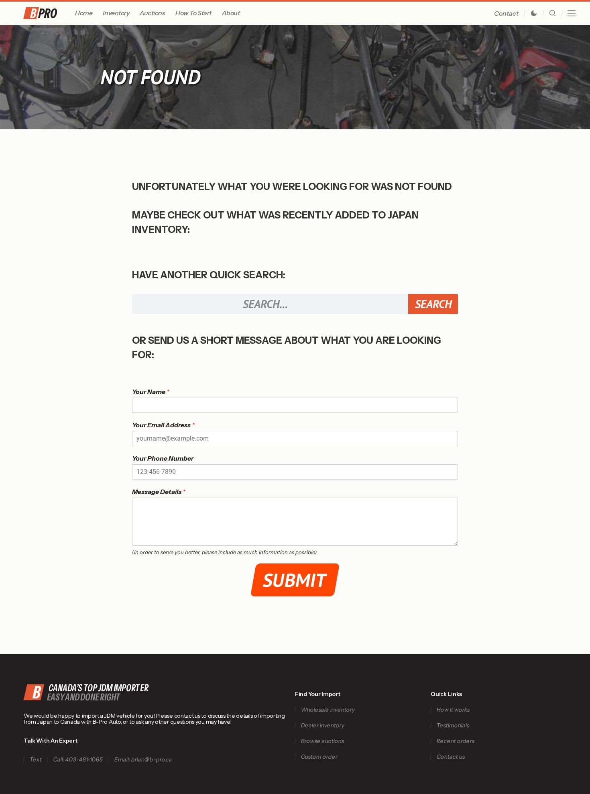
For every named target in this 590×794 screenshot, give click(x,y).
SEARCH (433, 303)
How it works (453, 710)
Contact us (451, 757)
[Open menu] (571, 13)
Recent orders (455, 741)
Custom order (319, 757)
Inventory (116, 13)
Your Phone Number (162, 458)
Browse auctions (322, 741)
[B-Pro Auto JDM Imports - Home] (47, 13)
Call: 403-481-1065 (78, 760)
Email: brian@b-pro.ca (143, 760)
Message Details (158, 492)
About (231, 13)
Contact (506, 13)
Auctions (152, 13)
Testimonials (453, 726)
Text (35, 760)
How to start (193, 13)
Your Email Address (163, 425)
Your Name (150, 392)
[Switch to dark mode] (534, 13)
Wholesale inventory (327, 710)
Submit (295, 580)
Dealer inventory (322, 726)
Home (83, 13)
